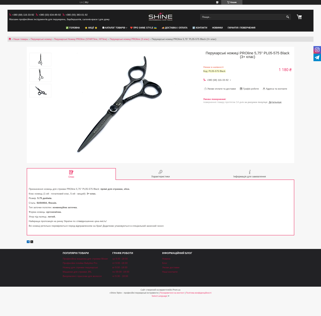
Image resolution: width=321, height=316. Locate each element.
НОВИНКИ (217, 27)
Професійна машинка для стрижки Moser (85, 258)
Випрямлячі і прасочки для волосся (82, 276)
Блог (164, 263)
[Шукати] (287, 17)
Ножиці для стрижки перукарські (80, 267)
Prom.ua (176, 290)
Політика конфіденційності (198, 293)
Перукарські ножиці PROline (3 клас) (129, 39)
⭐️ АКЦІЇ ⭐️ (91, 27)
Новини (166, 258)
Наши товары (20, 39)
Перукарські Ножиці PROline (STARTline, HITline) (80, 39)
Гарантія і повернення (241, 27)
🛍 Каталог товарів (113, 27)
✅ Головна (73, 27)
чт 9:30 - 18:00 (120, 276)
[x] (31, 242)
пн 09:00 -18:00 (120, 271)
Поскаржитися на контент (172, 293)
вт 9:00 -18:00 (119, 267)
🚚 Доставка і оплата (174, 27)
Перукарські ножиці (41, 39)
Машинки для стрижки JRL (77, 271)
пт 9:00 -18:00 (120, 263)
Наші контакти (170, 271)
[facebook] (28, 242)
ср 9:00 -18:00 (120, 258)
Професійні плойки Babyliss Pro (80, 263)
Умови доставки (170, 267)
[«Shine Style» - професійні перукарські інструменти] (160, 17)
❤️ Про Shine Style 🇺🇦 (143, 27)
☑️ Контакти (199, 27)
